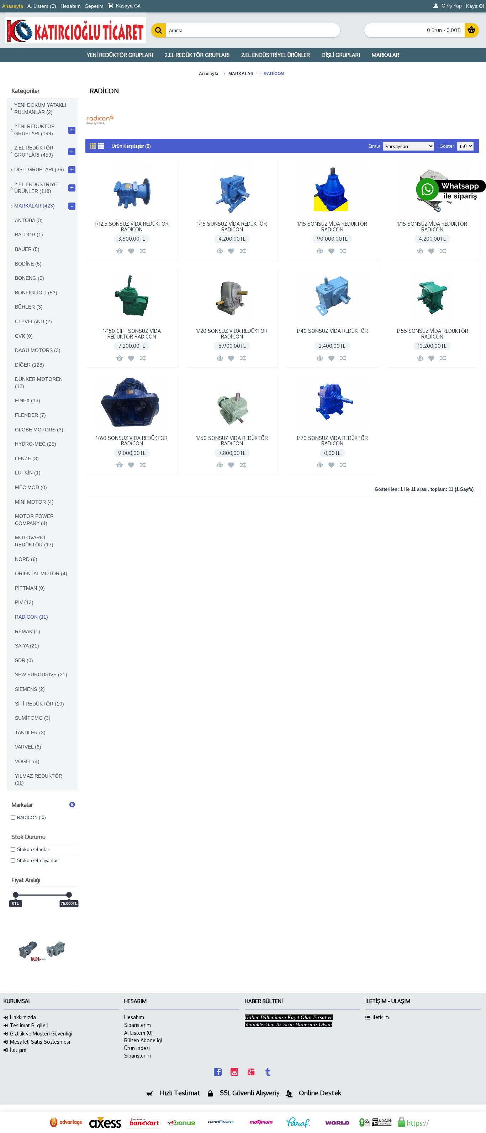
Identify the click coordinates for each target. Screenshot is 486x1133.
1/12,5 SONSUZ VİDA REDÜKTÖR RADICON (132, 226)
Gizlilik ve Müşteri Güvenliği (41, 1033)
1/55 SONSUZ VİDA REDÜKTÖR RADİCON (432, 333)
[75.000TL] (69, 895)
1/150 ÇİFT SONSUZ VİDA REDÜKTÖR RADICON (132, 333)
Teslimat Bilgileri (29, 1025)
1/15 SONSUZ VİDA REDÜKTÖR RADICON (232, 226)
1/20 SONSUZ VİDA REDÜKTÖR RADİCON (232, 333)
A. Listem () (138, 1033)
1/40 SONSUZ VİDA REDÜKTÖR (332, 331)
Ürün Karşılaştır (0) (131, 146)
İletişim (18, 1050)
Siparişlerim (137, 1025)
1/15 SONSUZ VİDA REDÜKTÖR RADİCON (332, 226)
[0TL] (16, 895)
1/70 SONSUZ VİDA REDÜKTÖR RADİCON (332, 440)
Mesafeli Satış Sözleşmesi (40, 1042)
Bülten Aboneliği (143, 1040)
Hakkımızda (23, 1017)
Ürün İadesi (137, 1048)
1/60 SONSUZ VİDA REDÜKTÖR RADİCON (132, 440)
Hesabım (134, 1017)
